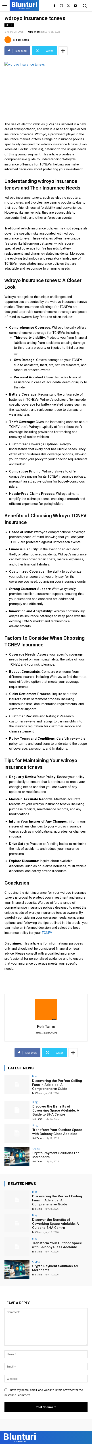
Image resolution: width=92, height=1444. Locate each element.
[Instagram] (61, 5)
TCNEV (47, 933)
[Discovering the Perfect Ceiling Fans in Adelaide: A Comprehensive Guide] (16, 1084)
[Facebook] (54, 5)
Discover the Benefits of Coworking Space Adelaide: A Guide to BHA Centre (55, 1110)
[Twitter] (68, 5)
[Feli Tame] (8, 39)
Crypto (36, 1148)
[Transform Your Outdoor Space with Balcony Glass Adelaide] (16, 1133)
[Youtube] (75, 5)
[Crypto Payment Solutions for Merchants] (16, 1156)
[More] (63, 50)
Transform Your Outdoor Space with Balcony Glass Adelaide (57, 1132)
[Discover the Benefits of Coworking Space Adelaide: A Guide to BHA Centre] (16, 1110)
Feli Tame (22, 39)
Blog (9, 25)
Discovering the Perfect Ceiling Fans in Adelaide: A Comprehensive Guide (57, 1085)
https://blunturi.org (46, 1032)
